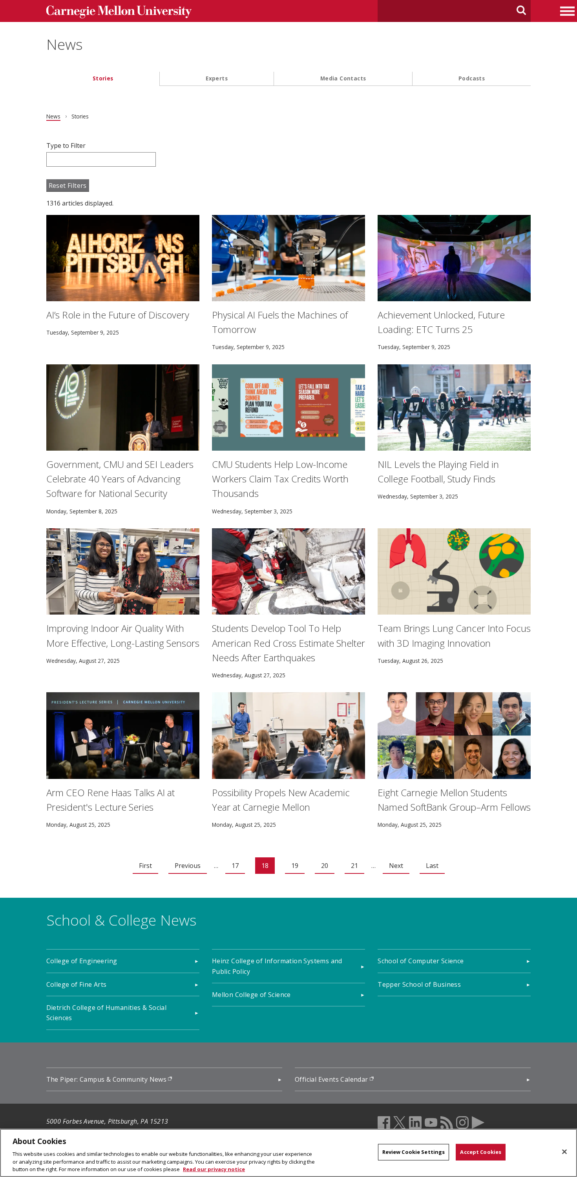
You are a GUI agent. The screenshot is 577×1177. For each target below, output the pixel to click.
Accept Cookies (480, 1151)
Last (432, 865)
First (145, 865)
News (64, 44)
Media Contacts (343, 78)
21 (354, 865)
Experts (217, 78)
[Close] (564, 1152)
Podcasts (471, 78)
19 (294, 865)
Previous (188, 865)
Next (396, 865)
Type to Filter (66, 145)
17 (235, 865)
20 (324, 865)
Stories (103, 78)
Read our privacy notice (214, 1168)
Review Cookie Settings (413, 1151)
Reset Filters (68, 185)
